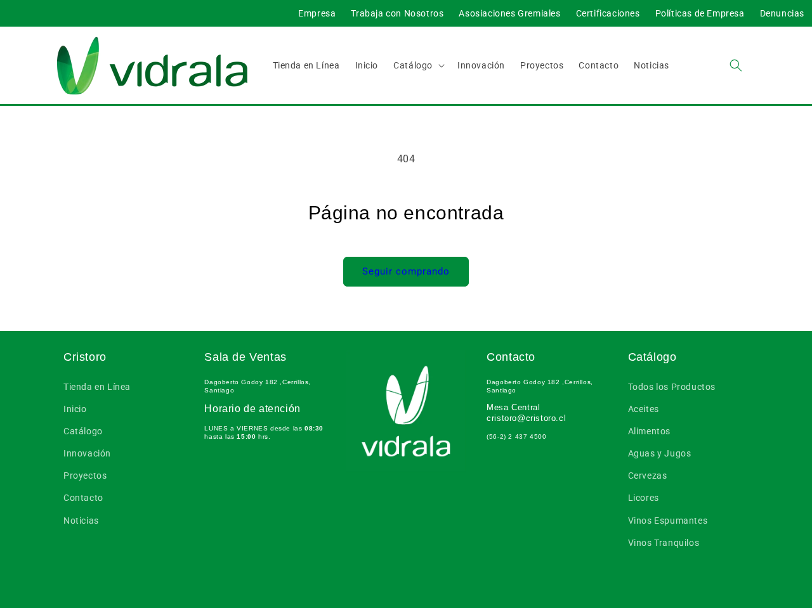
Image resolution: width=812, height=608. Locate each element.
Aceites (643, 409)
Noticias (81, 520)
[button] (418, 65)
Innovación (87, 453)
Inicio (75, 409)
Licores (643, 498)
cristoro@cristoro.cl (526, 418)
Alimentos (649, 431)
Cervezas (647, 475)
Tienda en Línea (97, 387)
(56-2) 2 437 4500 (516, 436)
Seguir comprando (406, 271)
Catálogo (83, 431)
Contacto (83, 498)
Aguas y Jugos (659, 453)
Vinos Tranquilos (664, 543)
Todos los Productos (672, 387)
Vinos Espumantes (668, 520)
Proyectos (85, 475)
